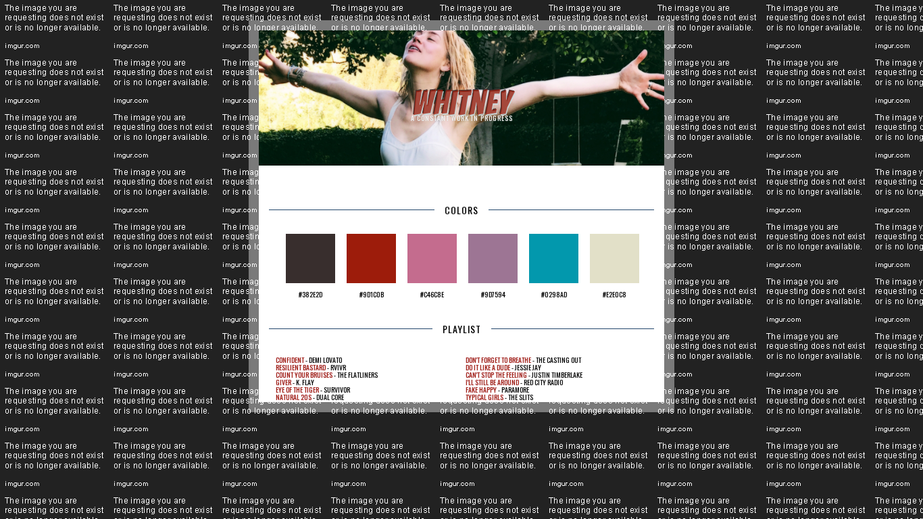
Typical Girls (484, 397)
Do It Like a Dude (488, 367)
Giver (283, 382)
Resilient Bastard (301, 367)
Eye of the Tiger (297, 390)
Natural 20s (293, 397)
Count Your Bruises (304, 375)
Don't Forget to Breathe (498, 360)
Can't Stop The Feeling (496, 375)
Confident (290, 360)
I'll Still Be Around (492, 382)
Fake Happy (481, 390)
